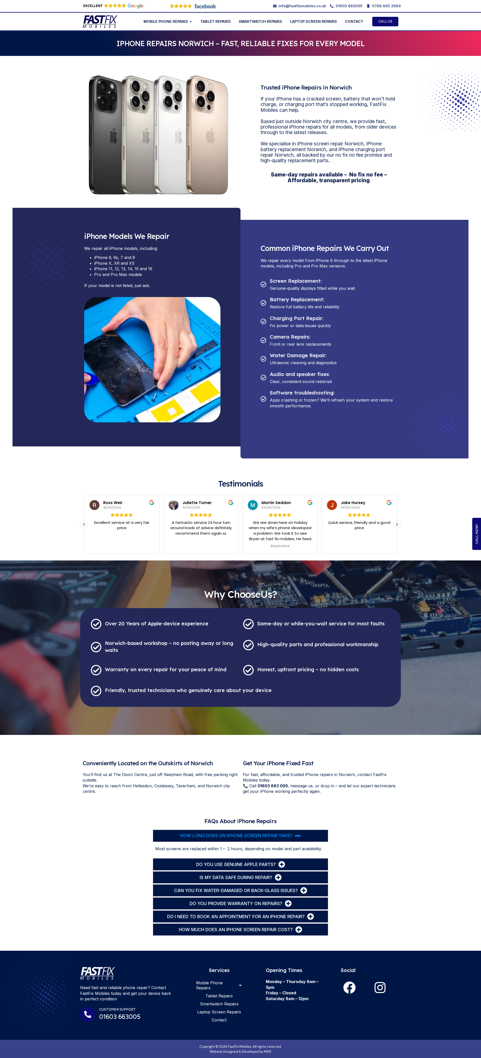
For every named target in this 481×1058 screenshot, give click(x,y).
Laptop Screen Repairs (219, 1011)
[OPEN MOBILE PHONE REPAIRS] (190, 21)
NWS (267, 1051)
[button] (397, 524)
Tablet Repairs (219, 995)
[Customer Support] (87, 1014)
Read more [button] (280, 546)
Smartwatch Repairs (219, 1003)
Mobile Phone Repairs (209, 985)
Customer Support (117, 1009)
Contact (219, 1019)
